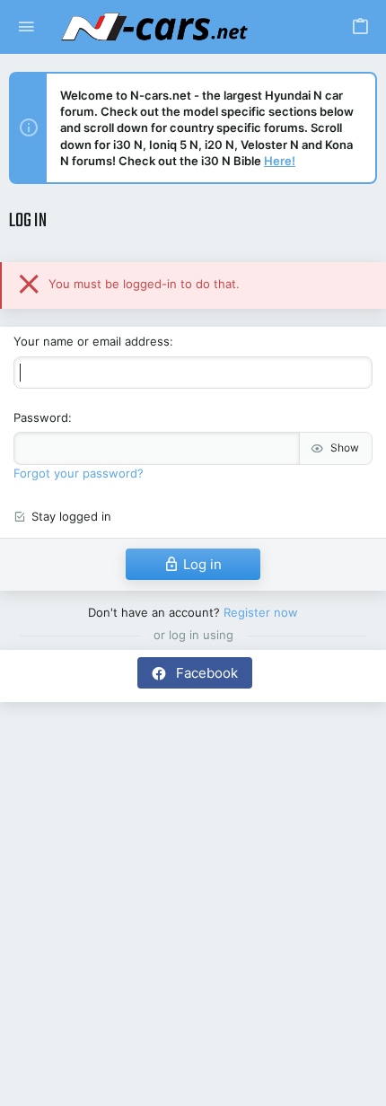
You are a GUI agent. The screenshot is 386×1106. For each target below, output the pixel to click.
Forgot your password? (78, 473)
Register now (261, 612)
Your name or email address (91, 341)
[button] (26, 27)
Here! (279, 161)
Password (40, 417)
